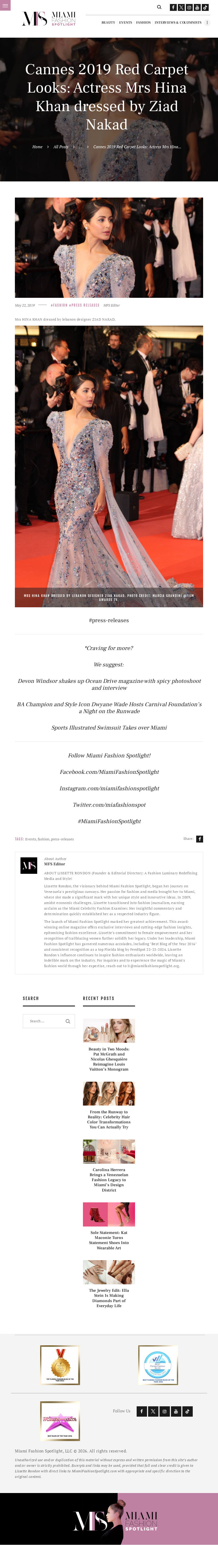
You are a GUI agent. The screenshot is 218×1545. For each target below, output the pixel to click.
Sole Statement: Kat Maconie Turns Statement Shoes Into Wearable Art (109, 1240)
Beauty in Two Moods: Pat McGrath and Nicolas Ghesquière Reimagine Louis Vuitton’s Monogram (109, 1059)
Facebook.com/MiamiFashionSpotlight (109, 772)
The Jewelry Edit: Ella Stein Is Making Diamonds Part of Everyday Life (109, 1298)
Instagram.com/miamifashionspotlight (109, 788)
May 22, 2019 (25, 305)
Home (37, 146)
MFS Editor (111, 305)
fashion (43, 839)
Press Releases (86, 305)
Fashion (60, 305)
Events (30, 839)
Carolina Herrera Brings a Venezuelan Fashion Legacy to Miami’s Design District (109, 1180)
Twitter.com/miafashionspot (109, 805)
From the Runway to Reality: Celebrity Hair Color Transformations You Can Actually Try (109, 1120)
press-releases (62, 839)
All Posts (60, 146)
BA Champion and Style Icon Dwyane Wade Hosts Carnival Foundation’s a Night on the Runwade (109, 708)
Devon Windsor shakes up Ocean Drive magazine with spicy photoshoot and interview (109, 684)
